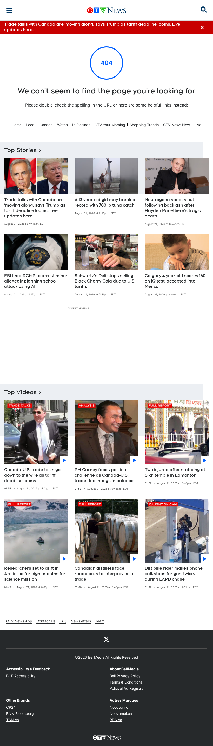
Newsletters (81, 621)
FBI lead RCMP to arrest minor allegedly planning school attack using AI (36, 281)
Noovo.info (119, 707)
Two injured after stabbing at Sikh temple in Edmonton (175, 472)
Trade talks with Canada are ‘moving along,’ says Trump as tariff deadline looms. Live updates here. (34, 207)
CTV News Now (176, 125)
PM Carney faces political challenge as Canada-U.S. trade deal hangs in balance (104, 475)
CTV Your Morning (110, 125)
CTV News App (19, 621)
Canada (46, 125)
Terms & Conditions (126, 682)
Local (30, 125)
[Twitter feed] (106, 639)
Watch (62, 125)
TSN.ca (12, 719)
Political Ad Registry (126, 688)
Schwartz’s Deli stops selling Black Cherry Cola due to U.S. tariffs (105, 281)
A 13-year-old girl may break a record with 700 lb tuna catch (105, 202)
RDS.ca (116, 719)
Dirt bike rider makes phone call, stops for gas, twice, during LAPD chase (174, 574)
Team (99, 621)
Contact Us (45, 621)
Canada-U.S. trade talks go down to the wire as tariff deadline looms (32, 475)
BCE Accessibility (20, 676)
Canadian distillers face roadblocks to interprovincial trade (104, 574)
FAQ (62, 621)
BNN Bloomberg (20, 713)
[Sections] (9, 10)
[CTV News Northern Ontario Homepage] (106, 10)
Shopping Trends (144, 125)
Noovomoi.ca (121, 713)
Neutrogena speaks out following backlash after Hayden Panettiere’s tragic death (173, 207)
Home (17, 125)
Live (197, 125)
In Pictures (81, 125)
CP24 (11, 707)
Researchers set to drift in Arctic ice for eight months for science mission (34, 574)
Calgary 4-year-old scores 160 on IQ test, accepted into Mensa (175, 281)
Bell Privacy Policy (125, 676)
